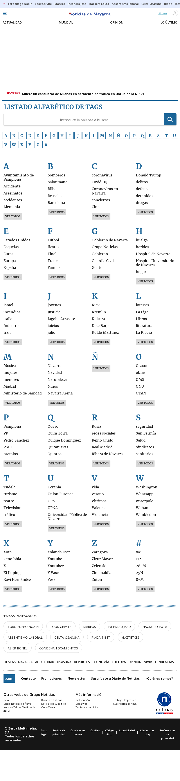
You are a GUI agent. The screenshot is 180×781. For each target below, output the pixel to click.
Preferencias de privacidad (167, 734)
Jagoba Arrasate (61, 319)
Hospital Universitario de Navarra (155, 263)
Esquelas (11, 247)
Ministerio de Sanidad (23, 393)
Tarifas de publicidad (88, 707)
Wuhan (142, 508)
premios (11, 454)
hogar (141, 272)
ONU (140, 386)
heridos (142, 247)
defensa (142, 189)
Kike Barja (101, 326)
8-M (140, 580)
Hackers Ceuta (155, 627)
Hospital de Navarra (153, 254)
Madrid (10, 386)
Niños (53, 386)
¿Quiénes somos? (159, 678)
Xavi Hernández (17, 580)
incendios (12, 312)
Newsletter (77, 678)
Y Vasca (54, 573)
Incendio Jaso (119, 627)
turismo (10, 494)
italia (8, 319)
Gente (97, 268)
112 (138, 559)
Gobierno (100, 254)
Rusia (96, 426)
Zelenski (99, 566)
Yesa (52, 580)
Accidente (12, 186)
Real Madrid (102, 447)
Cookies (95, 730)
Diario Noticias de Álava (17, 703)
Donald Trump (148, 175)
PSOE (8, 447)
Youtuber (56, 566)
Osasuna (143, 366)
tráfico (9, 515)
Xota (8, 552)
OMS (140, 380)
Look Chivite (60, 627)
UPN (51, 501)
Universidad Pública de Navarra (67, 517)
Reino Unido (102, 440)
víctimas (99, 501)
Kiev (95, 305)
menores (11, 380)
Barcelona (56, 203)
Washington (146, 487)
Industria (12, 326)
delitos (142, 182)
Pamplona (12, 426)
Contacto (28, 678)
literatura (144, 326)
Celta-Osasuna (66, 637)
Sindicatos (145, 447)
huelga (142, 240)
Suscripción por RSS (125, 703)
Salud (141, 440)
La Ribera (144, 332)
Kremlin (99, 312)
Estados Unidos (17, 240)
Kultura (98, 319)
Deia (6, 700)
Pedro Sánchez (16, 440)
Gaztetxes (130, 637)
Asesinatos (13, 193)
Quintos (54, 454)
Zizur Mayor (102, 559)
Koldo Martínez (105, 332)
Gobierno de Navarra (110, 240)
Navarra (54, 366)
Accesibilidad (127, 730)
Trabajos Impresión (124, 700)
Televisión (13, 508)
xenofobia (12, 559)
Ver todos (12, 216)
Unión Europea (61, 494)
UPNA (53, 508)
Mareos (89, 627)
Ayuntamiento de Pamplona (19, 177)
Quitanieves (58, 447)
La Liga (142, 312)
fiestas (53, 247)
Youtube (55, 559)
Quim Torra (58, 433)
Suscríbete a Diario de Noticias (115, 678)
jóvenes (54, 305)
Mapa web (82, 703)
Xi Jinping (12, 573)
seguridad (144, 426)
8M (139, 552)
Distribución (83, 700)
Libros (141, 319)
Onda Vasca (48, 707)
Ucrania (54, 487)
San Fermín (146, 433)
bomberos (56, 175)
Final (52, 254)
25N (139, 573)
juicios (53, 326)
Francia (54, 261)
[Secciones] (5, 13)
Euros (8, 254)
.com (9, 678)
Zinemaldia (101, 573)
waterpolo (144, 501)
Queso (53, 426)
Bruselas (55, 196)
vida (95, 487)
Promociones (51, 678)
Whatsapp (144, 494)
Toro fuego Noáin (23, 627)
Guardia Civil (103, 261)
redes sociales (104, 433)
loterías (142, 305)
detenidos (144, 196)
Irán (7, 332)
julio (51, 332)
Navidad (55, 372)
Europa (10, 261)
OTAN (141, 393)
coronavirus (102, 175)
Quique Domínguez (64, 440)
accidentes (13, 200)
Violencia (100, 515)
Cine (95, 207)
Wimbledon (146, 515)
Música (10, 366)
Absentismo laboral (25, 637)
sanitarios (144, 454)
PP (6, 433)
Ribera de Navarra (107, 454)
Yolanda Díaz (59, 552)
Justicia (54, 312)
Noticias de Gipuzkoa (53, 703)
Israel (8, 305)
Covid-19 (100, 182)
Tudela (9, 487)
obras (141, 372)
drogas (142, 203)
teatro (9, 501)
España (10, 268)
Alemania (12, 207)
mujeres (11, 372)
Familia (54, 268)
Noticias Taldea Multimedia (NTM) (19, 709)
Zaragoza (100, 552)
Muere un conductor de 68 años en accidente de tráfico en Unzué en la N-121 (83, 94)
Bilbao (53, 189)
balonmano (58, 182)
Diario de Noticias (51, 700)
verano (98, 494)
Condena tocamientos (58, 648)
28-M (141, 566)
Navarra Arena (60, 393)
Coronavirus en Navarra (105, 191)
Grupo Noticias (105, 247)
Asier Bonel (17, 648)
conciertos (101, 200)
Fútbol (53, 240)
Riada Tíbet (100, 637)
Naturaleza (57, 380)
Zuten (97, 580)
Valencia (99, 508)
